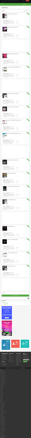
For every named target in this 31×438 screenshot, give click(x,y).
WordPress (2, 389)
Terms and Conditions (11, 356)
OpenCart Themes (18, 356)
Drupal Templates (3, 381)
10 (24, 292)
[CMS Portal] (3, 4)
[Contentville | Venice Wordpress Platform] (4, 108)
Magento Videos (3, 430)
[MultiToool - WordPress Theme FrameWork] (4, 188)
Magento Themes (3, 378)
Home (2, 6)
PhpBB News (2, 407)
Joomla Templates (3, 373)
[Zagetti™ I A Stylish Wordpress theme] (4, 241)
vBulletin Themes (3, 385)
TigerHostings (2, 434)
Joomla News (2, 404)
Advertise (3, 0)
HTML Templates (3, 382)
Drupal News (2, 408)
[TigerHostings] (7, 312)
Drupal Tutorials (3, 420)
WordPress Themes (8, 20)
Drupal (1, 395)
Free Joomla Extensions (19, 360)
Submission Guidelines (11, 361)
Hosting (1, 433)
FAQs (17, 0)
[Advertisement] (15, 45)
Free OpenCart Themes (19, 357)
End (27, 292)
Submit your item (15, 295)
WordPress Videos (3, 429)
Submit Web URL (10, 0)
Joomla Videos (2, 428)
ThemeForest (7, 34)
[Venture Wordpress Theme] (4, 228)
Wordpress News (3, 402)
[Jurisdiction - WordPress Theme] (4, 175)
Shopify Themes (18, 358)
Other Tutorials (2, 425)
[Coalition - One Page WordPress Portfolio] (4, 95)
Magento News (2, 403)
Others (1, 386)
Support (3, 2)
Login (23, 0)
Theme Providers (10, 6)
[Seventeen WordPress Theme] (4, 201)
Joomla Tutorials (3, 416)
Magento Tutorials (3, 417)
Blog (9, 357)
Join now (27, 0)
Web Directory (2, 437)
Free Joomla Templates (19, 355)
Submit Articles (14, 0)
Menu (25, 4)
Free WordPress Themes (18, 363)
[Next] (26, 292)
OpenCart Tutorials (3, 424)
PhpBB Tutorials (3, 421)
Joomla (1, 390)
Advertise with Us (11, 358)
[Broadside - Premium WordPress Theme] (4, 55)
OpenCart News (2, 411)
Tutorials (1, 415)
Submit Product (6, 0)
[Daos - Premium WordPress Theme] (4, 15)
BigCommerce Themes (3, 377)
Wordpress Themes (5, 6)
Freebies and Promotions (4, 412)
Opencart (2, 394)
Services (1, 399)
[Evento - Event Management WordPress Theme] (4, 135)
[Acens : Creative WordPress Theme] (4, 254)
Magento (2, 391)
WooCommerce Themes (18, 364)
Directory (5, 20)
